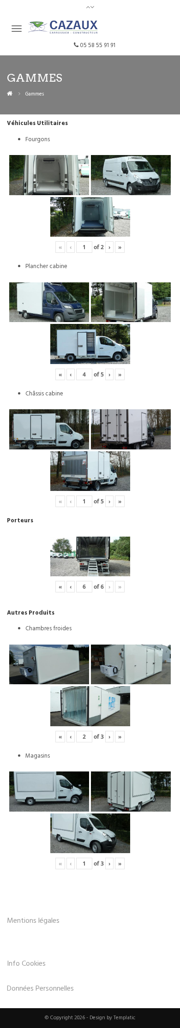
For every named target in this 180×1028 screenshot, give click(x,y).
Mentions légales (33, 921)
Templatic (124, 1018)
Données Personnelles (40, 989)
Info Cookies (26, 964)
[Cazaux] (9, 94)
